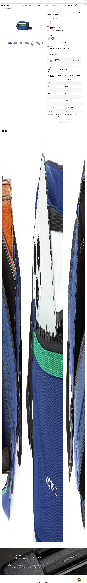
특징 (48, 75)
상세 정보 (52, 75)
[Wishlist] (72, 5)
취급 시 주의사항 (68, 75)
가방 (3, 8)
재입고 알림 (64, 42)
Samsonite (57, 59)
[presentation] (12, 25)
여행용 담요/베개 (58, 60)
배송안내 (73, 75)
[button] (23, 5)
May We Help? (65, 122)
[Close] (85, 1)
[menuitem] (23, 5)
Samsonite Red (50, 12)
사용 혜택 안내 (60, 30)
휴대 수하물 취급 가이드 (59, 75)
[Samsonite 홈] (5, 5)
